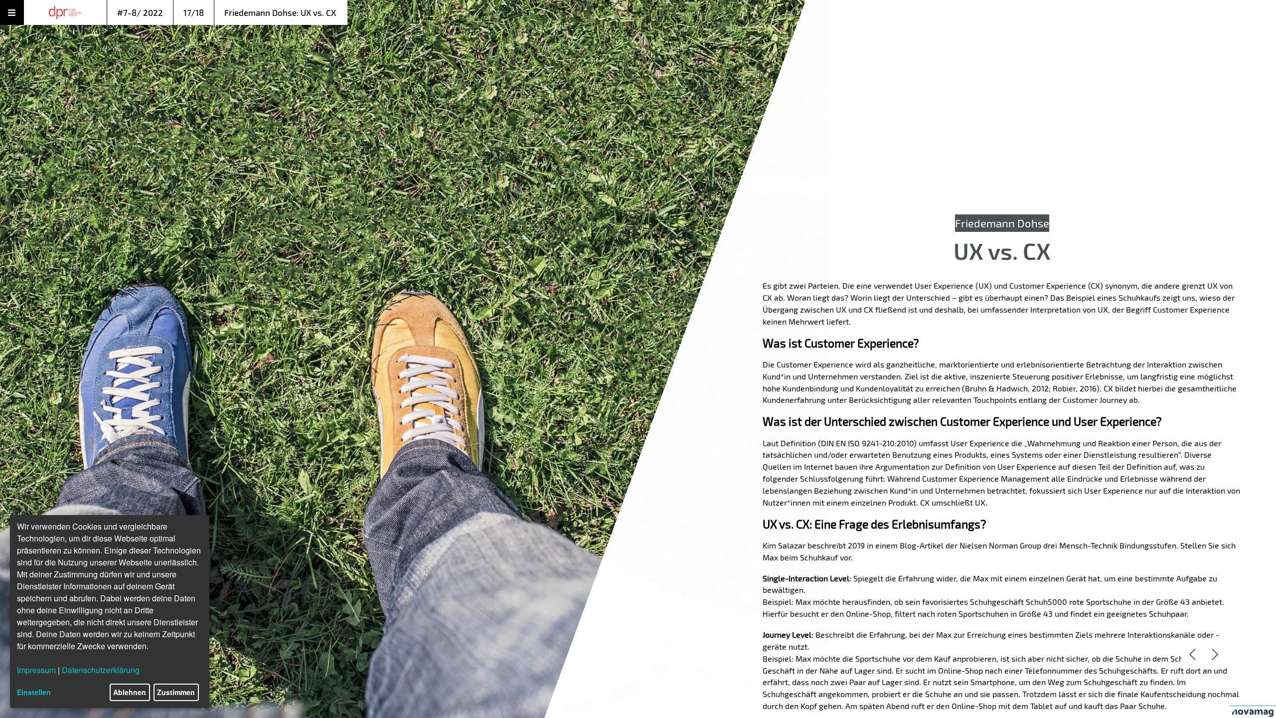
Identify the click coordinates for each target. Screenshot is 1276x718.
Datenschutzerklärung (101, 670)
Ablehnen (129, 692)
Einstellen (34, 692)
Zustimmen (176, 692)
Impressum (36, 670)
